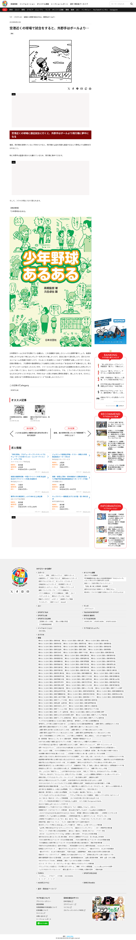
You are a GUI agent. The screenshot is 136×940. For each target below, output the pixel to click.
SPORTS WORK (99, 621)
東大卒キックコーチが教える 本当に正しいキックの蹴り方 (57, 825)
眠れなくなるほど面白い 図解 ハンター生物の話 (53, 712)
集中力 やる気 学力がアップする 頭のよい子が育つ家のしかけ (97, 762)
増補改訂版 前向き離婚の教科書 (48, 786)
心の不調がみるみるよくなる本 (71, 771)
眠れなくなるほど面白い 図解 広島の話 (51, 667)
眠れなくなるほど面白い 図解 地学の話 (103, 661)
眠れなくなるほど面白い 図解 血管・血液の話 (53, 703)
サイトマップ (40, 913)
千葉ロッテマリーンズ (67, 587)
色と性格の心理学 (81, 777)
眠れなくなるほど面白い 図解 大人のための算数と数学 (87, 712)
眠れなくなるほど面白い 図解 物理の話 (77, 667)
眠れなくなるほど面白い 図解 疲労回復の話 (110, 697)
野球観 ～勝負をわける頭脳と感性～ (88, 813)
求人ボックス (45, 472)
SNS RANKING (69, 876)
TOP (11, 17)
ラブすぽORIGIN (90, 618)
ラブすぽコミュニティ (92, 628)
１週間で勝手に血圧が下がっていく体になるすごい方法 (56, 733)
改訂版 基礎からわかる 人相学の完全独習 (82, 846)
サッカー (41, 575)
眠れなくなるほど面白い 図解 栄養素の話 (79, 673)
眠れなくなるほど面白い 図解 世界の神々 (51, 682)
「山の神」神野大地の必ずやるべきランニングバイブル (56, 828)
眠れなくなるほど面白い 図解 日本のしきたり (53, 706)
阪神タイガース (69, 575)
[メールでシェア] (81, 88)
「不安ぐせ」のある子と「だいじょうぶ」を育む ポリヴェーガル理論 (60, 774)
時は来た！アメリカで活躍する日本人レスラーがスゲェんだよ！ (104, 592)
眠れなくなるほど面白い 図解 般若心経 (103, 664)
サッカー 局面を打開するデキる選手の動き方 (75, 822)
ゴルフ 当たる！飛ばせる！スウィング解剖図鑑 (53, 798)
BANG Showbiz (89, 882)
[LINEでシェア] (77, 88)
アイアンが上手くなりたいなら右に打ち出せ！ (53, 795)
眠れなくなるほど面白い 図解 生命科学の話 (52, 691)
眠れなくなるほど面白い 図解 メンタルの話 (79, 688)
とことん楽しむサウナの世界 (103, 866)
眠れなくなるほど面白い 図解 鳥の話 (50, 646)
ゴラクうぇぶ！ (89, 609)
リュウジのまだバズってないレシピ (50, 869)
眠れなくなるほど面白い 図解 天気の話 (77, 664)
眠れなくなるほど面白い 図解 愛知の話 (102, 652)
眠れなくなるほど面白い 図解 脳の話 (75, 646)
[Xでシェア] (69, 88)
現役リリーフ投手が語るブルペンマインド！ (98, 583)
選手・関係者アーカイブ (47, 888)
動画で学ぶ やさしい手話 (99, 768)
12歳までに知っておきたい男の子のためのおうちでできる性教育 (59, 756)
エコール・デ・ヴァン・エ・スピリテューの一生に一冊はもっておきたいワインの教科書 (66, 863)
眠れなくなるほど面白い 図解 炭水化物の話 (81, 694)
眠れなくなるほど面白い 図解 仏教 (73, 640)
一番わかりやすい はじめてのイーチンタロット (72, 849)
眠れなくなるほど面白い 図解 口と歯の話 (107, 673)
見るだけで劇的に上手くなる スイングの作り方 (53, 804)
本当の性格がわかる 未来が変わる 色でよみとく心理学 (85, 780)
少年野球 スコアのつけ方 (109, 813)
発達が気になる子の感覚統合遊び (114, 759)
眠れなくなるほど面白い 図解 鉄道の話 (51, 664)
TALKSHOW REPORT (91, 612)
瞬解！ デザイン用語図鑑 (84, 866)
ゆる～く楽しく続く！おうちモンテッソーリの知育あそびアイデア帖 (102, 756)
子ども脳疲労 (71, 762)
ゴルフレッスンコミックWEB (73, 910)
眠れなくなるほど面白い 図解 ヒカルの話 (79, 685)
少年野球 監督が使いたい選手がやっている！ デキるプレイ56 (87, 816)
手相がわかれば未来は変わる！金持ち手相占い (53, 846)
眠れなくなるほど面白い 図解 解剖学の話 (51, 676)
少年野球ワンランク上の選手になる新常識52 (52, 816)
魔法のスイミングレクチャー (84, 828)
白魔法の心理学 (93, 777)
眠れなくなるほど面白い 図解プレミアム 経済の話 (88, 718)
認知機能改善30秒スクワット (80, 768)
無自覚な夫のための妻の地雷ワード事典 (97, 783)
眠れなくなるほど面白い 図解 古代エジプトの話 (84, 709)
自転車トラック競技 (66, 599)
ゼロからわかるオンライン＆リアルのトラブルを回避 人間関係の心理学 (61, 783)
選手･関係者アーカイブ (79, 4)
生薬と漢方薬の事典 (91, 858)
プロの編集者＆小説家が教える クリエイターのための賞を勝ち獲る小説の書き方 (64, 843)
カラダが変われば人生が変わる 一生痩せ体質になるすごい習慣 (58, 745)
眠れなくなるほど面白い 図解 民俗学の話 (107, 682)
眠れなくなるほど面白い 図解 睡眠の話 (51, 661)
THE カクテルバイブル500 (47, 861)
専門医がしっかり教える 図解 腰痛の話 (87, 721)
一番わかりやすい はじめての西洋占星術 (52, 852)
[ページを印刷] (90, 88)
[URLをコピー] (86, 88)
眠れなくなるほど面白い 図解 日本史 (50, 652)
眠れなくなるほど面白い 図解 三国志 (75, 649)
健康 (72, 9)
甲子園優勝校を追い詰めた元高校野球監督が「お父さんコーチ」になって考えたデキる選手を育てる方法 (104, 579)
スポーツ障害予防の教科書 (104, 828)
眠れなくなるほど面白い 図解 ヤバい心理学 (108, 688)
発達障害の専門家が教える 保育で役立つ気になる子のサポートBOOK (60, 759)
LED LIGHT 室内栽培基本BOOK (73, 858)
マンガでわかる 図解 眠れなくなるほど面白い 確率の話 (56, 721)
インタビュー (86, 9)
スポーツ (41, 572)
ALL (4, 9)
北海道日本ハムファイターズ (47, 584)
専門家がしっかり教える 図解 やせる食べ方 (52, 724)
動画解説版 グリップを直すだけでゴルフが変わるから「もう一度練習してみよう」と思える (67, 807)
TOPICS (41, 873)
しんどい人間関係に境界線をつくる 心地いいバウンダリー (102, 774)
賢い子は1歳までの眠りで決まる (108, 750)
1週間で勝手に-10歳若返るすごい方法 (107, 724)
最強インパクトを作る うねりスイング (107, 795)
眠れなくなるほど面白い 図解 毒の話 (100, 643)
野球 (11, 9)
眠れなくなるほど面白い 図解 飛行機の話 (107, 685)
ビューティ (39, 9)
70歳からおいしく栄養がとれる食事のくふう (87, 742)
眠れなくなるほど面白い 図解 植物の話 (103, 658)
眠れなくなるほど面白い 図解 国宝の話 (51, 658)
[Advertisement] (50, 111)
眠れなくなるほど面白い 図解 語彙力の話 (51, 679)
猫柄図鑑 (59, 861)
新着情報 (14, 4)
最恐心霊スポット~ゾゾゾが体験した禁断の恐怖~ (78, 869)
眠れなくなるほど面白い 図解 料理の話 (51, 670)
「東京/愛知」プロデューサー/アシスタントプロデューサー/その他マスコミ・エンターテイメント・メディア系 (28, 456)
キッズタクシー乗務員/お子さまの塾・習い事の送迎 (70, 497)
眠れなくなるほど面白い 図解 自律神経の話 (82, 703)
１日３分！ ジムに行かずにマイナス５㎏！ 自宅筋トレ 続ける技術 (59, 834)
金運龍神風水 (82, 852)
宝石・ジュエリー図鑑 (45, 750)
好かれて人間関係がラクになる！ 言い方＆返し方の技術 (86, 837)
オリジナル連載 (43, 4)
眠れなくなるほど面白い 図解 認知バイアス (81, 697)
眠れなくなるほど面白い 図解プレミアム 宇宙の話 (91, 715)
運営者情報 (40, 904)
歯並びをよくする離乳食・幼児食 (85, 750)
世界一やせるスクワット (46, 748)
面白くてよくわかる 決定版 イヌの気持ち (77, 861)
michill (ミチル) (43, 882)
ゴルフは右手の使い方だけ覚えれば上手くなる (84, 798)
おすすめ (41, 634)
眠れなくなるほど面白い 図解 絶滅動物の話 (110, 691)
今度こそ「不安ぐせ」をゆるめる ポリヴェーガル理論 (100, 771)
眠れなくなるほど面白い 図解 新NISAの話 (110, 694)
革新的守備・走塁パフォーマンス (49, 822)
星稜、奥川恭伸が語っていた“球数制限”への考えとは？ (70, 434)
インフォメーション (27, 4)
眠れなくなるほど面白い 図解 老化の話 (77, 670)
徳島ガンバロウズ (44, 599)
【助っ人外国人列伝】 (62, 621)
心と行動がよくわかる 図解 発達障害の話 (80, 724)
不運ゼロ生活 (71, 852)
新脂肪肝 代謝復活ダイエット (82, 739)
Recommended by (111, 405)
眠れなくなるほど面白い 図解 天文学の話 (79, 682)
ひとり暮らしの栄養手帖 (75, 736)
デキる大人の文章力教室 (89, 834)
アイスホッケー (43, 602)
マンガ (47, 9)
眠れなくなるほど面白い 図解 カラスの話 (79, 676)
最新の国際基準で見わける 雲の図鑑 (50, 858)
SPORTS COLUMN (44, 618)
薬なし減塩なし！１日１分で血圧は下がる (98, 736)
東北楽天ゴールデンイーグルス (48, 587)
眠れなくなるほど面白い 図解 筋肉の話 (103, 655)
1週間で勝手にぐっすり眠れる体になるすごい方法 (86, 730)
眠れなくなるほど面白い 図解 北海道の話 (51, 688)
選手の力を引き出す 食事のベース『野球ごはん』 (99, 589)
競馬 (23, 9)
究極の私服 (99, 869)
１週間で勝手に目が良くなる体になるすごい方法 (54, 730)
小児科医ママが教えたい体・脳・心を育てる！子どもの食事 (86, 753)
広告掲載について (42, 910)
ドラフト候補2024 (44, 593)
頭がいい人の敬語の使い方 (114, 786)
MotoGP (63, 602)
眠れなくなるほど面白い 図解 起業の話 (77, 655)
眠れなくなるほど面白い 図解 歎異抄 (100, 649)
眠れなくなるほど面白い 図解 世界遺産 (77, 661)
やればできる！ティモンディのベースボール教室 (96, 819)
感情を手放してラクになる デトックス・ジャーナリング (56, 777)
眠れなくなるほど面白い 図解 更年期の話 (107, 676)
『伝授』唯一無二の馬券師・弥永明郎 (96, 586)
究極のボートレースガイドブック (49, 855)
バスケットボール (44, 596)
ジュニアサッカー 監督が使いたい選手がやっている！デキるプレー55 (81, 786)
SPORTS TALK (43, 612)
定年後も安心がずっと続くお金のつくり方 (100, 855)
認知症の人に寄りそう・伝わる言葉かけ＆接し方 (54, 768)
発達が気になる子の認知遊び (93, 759)
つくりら (66, 907)
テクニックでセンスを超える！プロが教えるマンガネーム (56, 866)
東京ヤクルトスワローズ (46, 581)
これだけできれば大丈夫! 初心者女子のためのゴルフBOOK (57, 813)
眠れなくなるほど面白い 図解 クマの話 (76, 652)
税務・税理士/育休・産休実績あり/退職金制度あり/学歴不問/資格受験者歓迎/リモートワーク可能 (70, 477)
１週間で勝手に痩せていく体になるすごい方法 (83, 727)
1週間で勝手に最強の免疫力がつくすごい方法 (53, 727)
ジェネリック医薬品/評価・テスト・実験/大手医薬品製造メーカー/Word (69, 455)
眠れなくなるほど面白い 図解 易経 (49, 640)
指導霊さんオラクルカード (47, 849)
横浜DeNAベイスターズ (69, 578)
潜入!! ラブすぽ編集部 (91, 575)
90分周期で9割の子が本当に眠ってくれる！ (52, 753)
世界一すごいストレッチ (104, 745)
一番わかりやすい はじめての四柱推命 (101, 849)
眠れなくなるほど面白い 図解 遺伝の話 (51, 655)
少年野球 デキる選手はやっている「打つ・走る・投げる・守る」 (59, 819)
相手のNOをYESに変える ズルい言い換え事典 (53, 837)
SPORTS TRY (88, 621)
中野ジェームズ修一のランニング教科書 (89, 825)
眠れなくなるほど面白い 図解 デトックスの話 (53, 700)
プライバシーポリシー (43, 901)
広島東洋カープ (43, 578)
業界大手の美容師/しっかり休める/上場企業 (26, 496)
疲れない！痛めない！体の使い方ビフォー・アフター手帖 (87, 831)
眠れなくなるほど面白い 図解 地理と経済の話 (83, 700)
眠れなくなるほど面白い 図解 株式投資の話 (81, 691)
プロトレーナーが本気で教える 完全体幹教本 (53, 831)
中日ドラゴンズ (55, 578)
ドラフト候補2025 (57, 593)
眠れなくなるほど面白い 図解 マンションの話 (53, 709)
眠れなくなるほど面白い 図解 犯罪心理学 (51, 685)
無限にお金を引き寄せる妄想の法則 (99, 852)
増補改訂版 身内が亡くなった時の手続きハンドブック (55, 765)
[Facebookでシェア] (73, 88)
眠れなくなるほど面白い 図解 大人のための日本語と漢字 (56, 715)
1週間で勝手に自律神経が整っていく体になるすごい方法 (92, 733)
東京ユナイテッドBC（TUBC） (61, 596)
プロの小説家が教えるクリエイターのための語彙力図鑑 (56, 840)
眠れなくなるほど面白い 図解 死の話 (75, 643)
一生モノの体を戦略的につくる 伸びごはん (52, 736)
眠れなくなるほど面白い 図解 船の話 (100, 646)
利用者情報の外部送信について (46, 907)
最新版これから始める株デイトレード (73, 855)
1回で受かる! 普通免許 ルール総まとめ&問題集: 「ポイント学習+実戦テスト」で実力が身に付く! (68, 789)
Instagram (114, 9)
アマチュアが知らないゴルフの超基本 (81, 795)
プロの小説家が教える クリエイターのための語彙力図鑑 (92, 840)
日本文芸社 (42, 631)
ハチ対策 (59, 876)
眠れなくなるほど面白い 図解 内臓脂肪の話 (52, 694)
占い (77, 9)
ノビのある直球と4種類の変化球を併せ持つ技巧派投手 (31, 434)
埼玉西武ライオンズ (64, 584)
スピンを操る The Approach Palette (90, 801)
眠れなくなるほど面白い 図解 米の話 (97, 640)
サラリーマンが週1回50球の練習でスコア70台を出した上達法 (58, 801)
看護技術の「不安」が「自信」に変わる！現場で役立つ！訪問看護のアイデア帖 (99, 765)
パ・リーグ (51, 879)
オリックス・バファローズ (64, 581)
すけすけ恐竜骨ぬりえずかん (63, 750)
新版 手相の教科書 (96, 843)
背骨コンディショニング (87, 745)
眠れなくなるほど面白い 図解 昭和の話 (77, 658)
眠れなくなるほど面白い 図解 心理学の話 (79, 679)
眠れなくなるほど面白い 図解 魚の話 (50, 643)
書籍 (67, 9)
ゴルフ (17, 9)
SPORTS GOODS (111, 621)
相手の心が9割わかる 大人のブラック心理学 (52, 780)
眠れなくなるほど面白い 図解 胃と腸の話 (51, 673)
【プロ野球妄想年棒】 (45, 624)
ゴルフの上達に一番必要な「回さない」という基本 (85, 792)
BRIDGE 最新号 (89, 615)
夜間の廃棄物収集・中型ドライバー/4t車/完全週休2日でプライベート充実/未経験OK (28, 477)
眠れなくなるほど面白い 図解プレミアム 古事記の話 (55, 718)
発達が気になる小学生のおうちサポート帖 (52, 762)
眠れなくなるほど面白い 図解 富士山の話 (107, 679)
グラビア (30, 9)
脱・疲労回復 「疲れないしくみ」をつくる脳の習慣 (55, 739)
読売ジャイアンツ (56, 575)
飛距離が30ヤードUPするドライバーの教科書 (53, 810)
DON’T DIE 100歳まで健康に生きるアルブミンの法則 (55, 742)
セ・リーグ (42, 879)
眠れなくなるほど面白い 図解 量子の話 (103, 667)
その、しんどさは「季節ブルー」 (49, 771)
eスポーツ (55, 599)
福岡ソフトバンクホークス (47, 590)
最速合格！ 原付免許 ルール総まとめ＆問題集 (53, 792)
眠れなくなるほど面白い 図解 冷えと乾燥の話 (83, 706)
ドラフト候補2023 (63, 590)
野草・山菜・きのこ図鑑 (107, 858)
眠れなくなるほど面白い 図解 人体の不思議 (52, 697)
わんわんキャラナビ (104, 846)
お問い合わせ (40, 916)
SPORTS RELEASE (90, 873)
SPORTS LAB (18, 17)
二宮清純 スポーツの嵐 (46, 621)
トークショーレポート (59, 4)
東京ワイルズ (54, 602)
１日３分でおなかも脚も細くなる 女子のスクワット (72, 748)
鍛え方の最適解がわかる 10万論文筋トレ (103, 748)
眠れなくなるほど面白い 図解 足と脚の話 (104, 670)
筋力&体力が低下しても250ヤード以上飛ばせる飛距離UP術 (87, 810)
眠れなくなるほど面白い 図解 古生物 (50, 649)
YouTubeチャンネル (100, 9)
